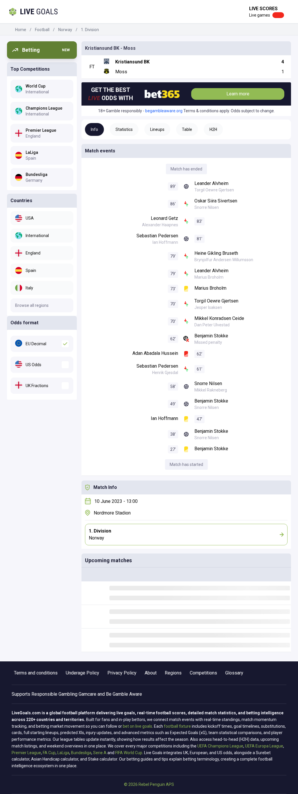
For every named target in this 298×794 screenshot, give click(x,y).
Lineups (157, 129)
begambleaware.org (163, 110)
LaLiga (63, 752)
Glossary (234, 673)
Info (94, 129)
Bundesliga (81, 752)
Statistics (124, 129)
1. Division (90, 29)
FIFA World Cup (128, 752)
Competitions (203, 673)
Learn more (237, 94)
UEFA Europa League (264, 746)
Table (187, 129)
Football (42, 29)
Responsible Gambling (54, 694)
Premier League (26, 752)
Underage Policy (82, 673)
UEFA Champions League (220, 746)
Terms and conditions (36, 673)
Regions (173, 673)
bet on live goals (137, 726)
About (151, 673)
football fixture (177, 726)
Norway (65, 29)
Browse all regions (32, 305)
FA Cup (49, 752)
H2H (213, 129)
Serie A (100, 752)
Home (20, 29)
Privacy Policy (121, 673)
